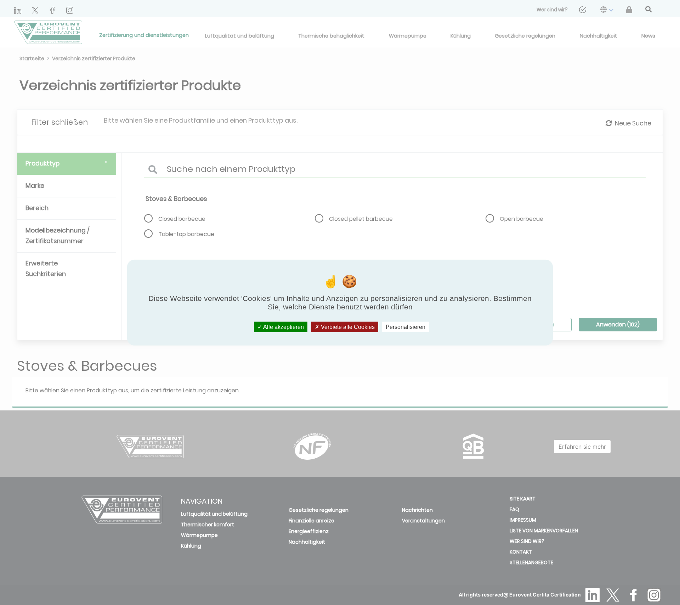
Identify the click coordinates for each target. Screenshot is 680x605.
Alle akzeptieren (283, 327)
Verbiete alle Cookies (347, 327)
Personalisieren (405, 327)
